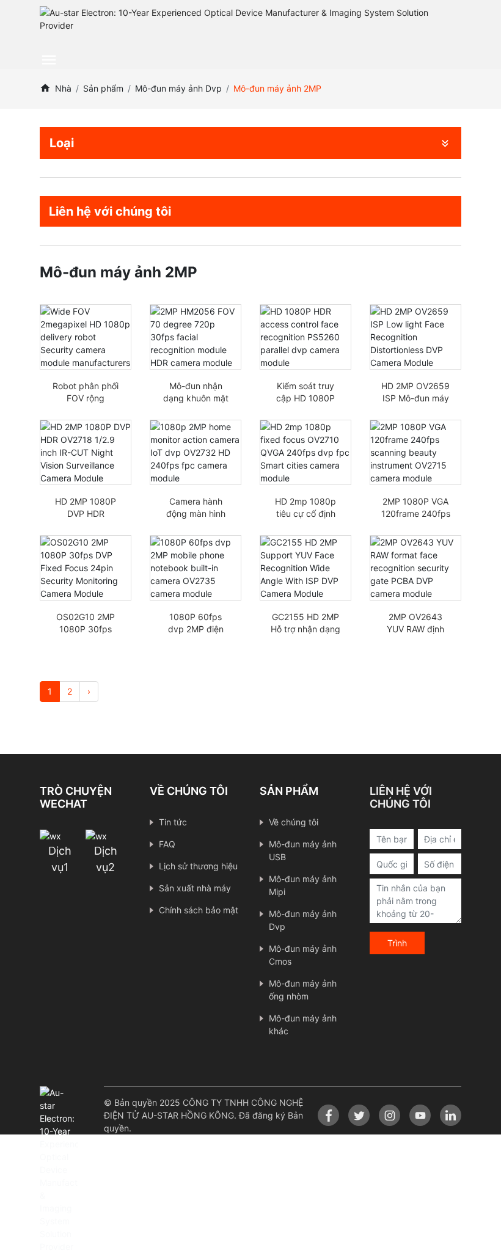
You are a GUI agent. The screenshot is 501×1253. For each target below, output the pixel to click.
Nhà (63, 88)
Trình (397, 943)
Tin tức (173, 822)
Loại (61, 143)
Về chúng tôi (293, 822)
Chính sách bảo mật (198, 910)
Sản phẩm (103, 88)
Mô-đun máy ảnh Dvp (178, 88)
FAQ (167, 844)
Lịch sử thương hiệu (198, 866)
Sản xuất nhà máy (195, 888)
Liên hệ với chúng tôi (110, 211)
